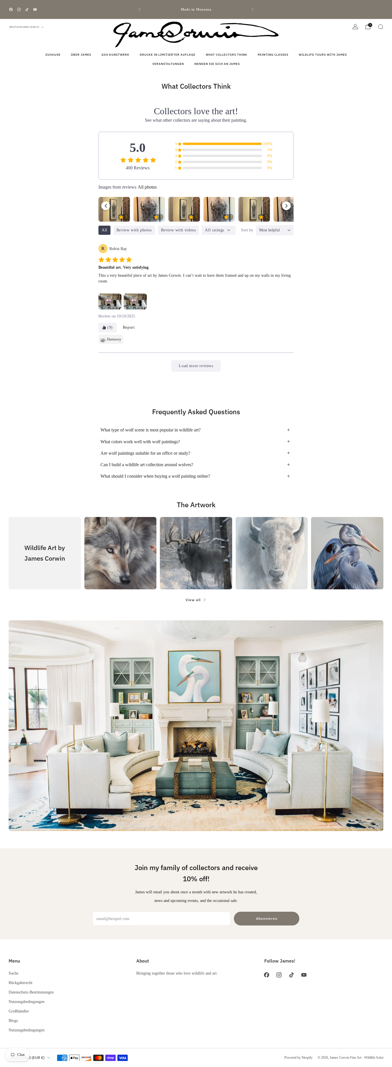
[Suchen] (380, 27)
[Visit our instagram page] (19, 9)
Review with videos (178, 230)
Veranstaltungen (168, 64)
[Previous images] (105, 206)
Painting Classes (273, 55)
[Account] (355, 27)
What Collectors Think (226, 55)
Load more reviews (196, 366)
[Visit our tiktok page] (27, 9)
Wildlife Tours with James (323, 55)
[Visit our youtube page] (35, 9)
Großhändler (19, 1011)
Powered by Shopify (298, 1057)
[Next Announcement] (252, 9)
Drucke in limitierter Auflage (167, 55)
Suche (13, 973)
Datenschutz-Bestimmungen (31, 992)
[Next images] (286, 206)
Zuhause (53, 55)
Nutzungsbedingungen (26, 1001)
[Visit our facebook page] (11, 9)
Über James (81, 55)
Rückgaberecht (20, 982)
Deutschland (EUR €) (24, 27)
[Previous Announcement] (139, 9)
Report (129, 327)
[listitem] (196, 9)
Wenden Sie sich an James (217, 64)
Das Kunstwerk (115, 55)
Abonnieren (266, 918)
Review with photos (134, 230)
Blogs (13, 1020)
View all (193, 600)
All (104, 230)
